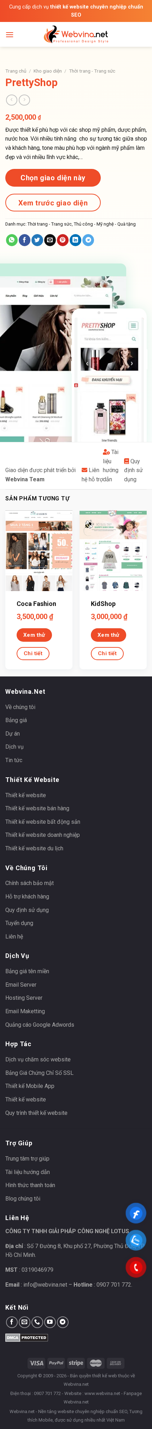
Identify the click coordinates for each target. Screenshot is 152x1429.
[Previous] (4, 593)
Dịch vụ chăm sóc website (38, 1059)
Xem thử (34, 635)
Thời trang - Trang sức (92, 71)
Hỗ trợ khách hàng (27, 896)
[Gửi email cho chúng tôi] (24, 1322)
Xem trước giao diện (53, 203)
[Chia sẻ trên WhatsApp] (12, 240)
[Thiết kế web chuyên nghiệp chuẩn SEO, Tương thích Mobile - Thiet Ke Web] (76, 34)
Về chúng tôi (20, 707)
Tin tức (13, 760)
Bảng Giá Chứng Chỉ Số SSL (39, 1073)
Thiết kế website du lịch (34, 848)
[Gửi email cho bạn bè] (50, 240)
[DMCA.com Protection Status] (26, 1337)
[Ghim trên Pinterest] (63, 240)
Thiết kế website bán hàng (37, 808)
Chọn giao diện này (53, 178)
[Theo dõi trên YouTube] (50, 1322)
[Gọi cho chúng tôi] (37, 1322)
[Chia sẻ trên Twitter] (37, 240)
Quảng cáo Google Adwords (39, 1024)
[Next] (147, 593)
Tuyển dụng (19, 923)
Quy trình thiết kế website (36, 1113)
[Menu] (9, 34)
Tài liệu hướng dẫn (27, 1172)
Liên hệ (14, 936)
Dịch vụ (14, 746)
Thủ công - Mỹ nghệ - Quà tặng (105, 224)
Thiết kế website (25, 795)
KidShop (103, 603)
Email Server (20, 984)
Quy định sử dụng (133, 470)
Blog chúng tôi (22, 1198)
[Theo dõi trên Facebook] (12, 1322)
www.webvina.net (102, 1393)
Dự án (12, 733)
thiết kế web (104, 1375)
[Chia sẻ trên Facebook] (24, 240)
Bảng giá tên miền (27, 971)
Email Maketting (25, 1011)
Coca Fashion (36, 603)
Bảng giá (16, 720)
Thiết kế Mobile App (29, 1086)
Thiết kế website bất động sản (42, 821)
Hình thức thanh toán (30, 1185)
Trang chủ (16, 71)
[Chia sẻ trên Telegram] (88, 240)
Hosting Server (23, 997)
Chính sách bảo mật (29, 883)
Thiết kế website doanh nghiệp (42, 835)
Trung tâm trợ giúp (27, 1158)
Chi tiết (33, 653)
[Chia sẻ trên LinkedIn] (75, 240)
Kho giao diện (48, 71)
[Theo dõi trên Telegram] (63, 1322)
